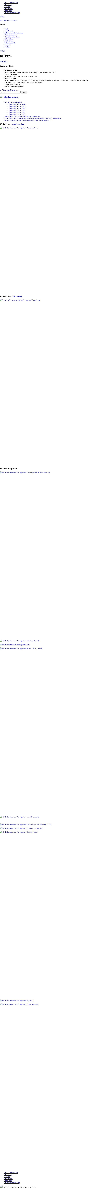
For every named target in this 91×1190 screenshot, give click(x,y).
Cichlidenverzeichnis (11, 37)
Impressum (8, 11)
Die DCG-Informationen (13, 102)
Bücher (7, 47)
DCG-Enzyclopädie (11, 3)
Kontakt (7, 7)
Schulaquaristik (9, 43)
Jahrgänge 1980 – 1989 (17, 112)
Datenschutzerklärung (12, 13)
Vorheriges (5, 90)
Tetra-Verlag (17, 296)
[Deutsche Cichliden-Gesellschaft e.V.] (2, 16)
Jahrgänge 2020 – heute (17, 104)
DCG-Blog (8, 5)
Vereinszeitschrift (10, 35)
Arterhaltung (8, 39)
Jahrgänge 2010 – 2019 (17, 106)
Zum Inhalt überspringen (8, 20)
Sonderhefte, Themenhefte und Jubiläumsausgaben (22, 116)
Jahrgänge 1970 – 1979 (17, 114)
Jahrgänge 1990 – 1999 (17, 110)
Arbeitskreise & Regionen (13, 33)
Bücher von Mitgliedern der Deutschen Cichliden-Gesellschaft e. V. (28, 120)
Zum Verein (8, 31)
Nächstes (14, 90)
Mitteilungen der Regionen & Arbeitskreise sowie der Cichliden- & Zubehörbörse (32, 118)
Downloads (8, 9)
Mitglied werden (11, 97)
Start (6, 29)
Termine (7, 45)
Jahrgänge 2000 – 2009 (17, 108)
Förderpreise (8, 41)
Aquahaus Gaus (18, 124)
